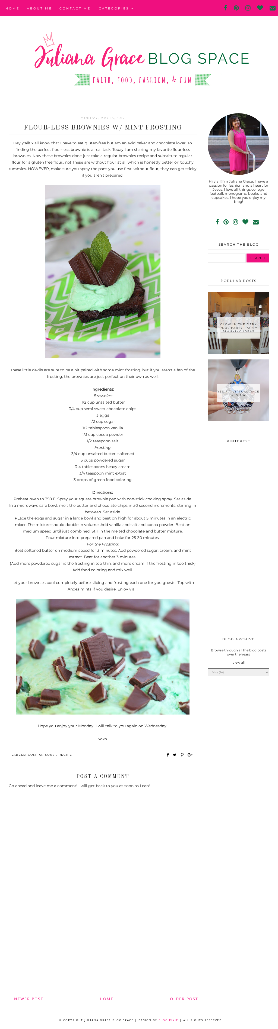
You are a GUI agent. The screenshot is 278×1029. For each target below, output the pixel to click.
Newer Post (28, 998)
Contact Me (75, 8)
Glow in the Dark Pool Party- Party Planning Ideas (238, 328)
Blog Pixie (168, 1020)
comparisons (42, 755)
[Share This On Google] (190, 754)
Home (12, 8)
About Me (39, 8)
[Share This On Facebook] (168, 754)
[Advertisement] (103, 950)
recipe (65, 755)
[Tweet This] (175, 754)
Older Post (184, 998)
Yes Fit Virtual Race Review (238, 393)
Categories (115, 8)
